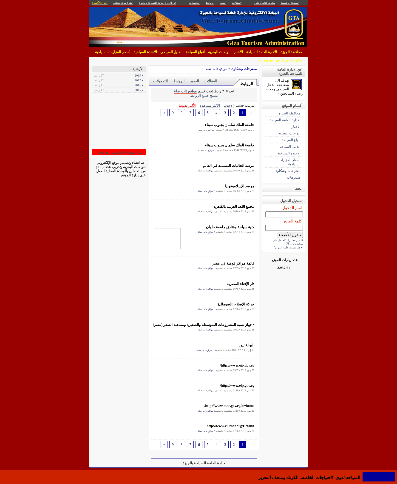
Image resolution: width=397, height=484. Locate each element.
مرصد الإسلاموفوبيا (239, 186)
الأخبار (238, 52)
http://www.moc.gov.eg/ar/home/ (229, 406)
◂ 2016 (118, 85)
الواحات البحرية (219, 52)
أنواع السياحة (195, 52)
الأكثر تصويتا (187, 105)
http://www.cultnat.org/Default (230, 426)
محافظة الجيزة (291, 52)
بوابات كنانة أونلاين (264, 2)
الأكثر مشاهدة (210, 105)
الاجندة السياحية (145, 52)
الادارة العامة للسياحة (261, 52)
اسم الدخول (292, 208)
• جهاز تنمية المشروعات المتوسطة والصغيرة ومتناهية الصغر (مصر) (203, 325)
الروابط (246, 83)
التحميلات (160, 81)
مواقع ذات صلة (216, 69)
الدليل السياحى (171, 52)
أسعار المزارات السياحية (112, 52)
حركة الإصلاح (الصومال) (236, 304)
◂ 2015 (118, 90)
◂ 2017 (118, 80)
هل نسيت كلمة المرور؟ (286, 247)
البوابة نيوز (246, 345)
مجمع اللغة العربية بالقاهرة (234, 206)
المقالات (210, 81)
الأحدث (229, 105)
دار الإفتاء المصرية (240, 284)
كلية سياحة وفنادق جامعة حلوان (230, 227)
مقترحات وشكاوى (289, 60)
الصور (194, 81)
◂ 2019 (118, 75)
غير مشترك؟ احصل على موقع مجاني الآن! (287, 242)
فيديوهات (266, 60)
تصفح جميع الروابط (204, 95)
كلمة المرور (292, 221)
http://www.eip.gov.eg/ (237, 365)
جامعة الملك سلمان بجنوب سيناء (229, 125)
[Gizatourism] (296, 89)
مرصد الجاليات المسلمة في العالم (228, 166)
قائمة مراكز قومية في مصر (233, 263)
